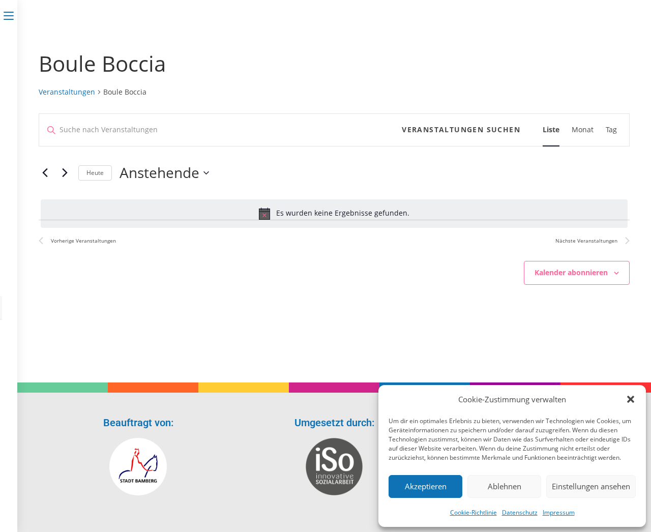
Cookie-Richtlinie (473, 512)
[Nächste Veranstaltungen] (64, 173)
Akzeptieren (426, 486)
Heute (95, 172)
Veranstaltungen (67, 92)
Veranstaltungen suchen (461, 129)
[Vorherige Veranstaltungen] (45, 173)
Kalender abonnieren (571, 272)
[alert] (334, 213)
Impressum (559, 512)
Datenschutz (520, 512)
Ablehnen (504, 486)
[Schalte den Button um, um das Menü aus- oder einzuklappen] (8, 13)
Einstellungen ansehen (591, 486)
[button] (631, 399)
